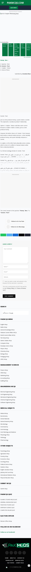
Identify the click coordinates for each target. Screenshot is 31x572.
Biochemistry (4, 416)
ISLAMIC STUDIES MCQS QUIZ (8, 499)
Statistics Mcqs (4, 467)
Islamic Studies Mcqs (6, 340)
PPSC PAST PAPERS (23, 46)
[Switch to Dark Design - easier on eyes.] (26, 3)
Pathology (3, 437)
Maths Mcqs (3, 327)
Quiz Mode (13, 7)
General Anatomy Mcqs (6, 421)
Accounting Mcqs (5, 378)
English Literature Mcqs (6, 469)
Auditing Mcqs (4, 381)
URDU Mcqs (3, 359)
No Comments (27, 57)
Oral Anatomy (4, 427)
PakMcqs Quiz (19, 560)
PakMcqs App (9, 560)
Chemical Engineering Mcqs (7, 400)
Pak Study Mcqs (4, 338)
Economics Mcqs (5, 459)
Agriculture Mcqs (4, 453)
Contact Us (20, 558)
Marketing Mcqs (4, 375)
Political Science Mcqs (6, 464)
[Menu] (3, 3)
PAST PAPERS (11, 45)
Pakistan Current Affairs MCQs (8, 332)
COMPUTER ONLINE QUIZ (7, 510)
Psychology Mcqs (5, 451)
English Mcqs (5, 45)
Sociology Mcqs (4, 461)
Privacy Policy (10, 288)
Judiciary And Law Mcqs (6, 472)
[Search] (28, 3)
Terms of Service (21, 288)
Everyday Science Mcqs (6, 346)
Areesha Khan (5, 42)
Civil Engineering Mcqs (6, 394)
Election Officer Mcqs (6, 521)
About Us (13, 558)
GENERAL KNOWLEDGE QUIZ (8, 502)
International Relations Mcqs (8, 475)
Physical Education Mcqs (7, 478)
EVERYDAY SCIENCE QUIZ (7, 507)
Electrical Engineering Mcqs (7, 392)
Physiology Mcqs (5, 435)
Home (6, 558)
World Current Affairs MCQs (7, 335)
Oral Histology (4, 429)
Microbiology (3, 424)
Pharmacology (4, 440)
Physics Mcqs (4, 348)
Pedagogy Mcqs (4, 356)
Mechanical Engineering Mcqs (8, 397)
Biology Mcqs (4, 354)
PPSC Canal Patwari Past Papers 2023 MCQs (17, 50)
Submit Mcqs (3, 488)
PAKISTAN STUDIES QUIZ (7, 505)
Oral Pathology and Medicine (8, 432)
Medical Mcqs (4, 413)
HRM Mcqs (3, 373)
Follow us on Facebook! (7, 532)
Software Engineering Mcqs (7, 402)
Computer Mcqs (4, 343)
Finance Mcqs (4, 370)
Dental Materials (4, 419)
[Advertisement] (15, 96)
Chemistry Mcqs (4, 351)
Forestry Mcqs (4, 456)
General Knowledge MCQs (7, 330)
